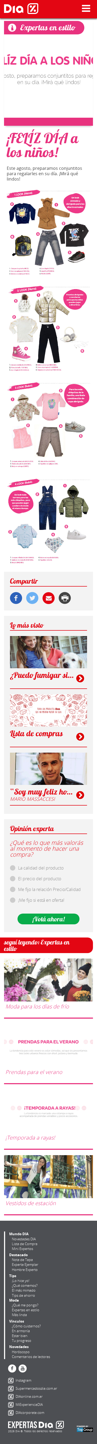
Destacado (18, 1254)
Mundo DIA (19, 1233)
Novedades (19, 1346)
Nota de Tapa (22, 1259)
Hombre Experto (25, 1269)
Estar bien (19, 1335)
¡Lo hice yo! (20, 1280)
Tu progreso (21, 1340)
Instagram (12, 1380)
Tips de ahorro (23, 1295)
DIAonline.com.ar (12, 1396)
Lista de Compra (24, 1243)
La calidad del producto (41, 868)
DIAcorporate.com (12, 1413)
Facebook (12, 1368)
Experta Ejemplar (25, 1264)
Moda (14, 1300)
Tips (12, 1275)
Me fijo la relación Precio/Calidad (49, 889)
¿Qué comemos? (24, 1285)
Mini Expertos (22, 1248)
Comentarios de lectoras (31, 1356)
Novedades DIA (24, 1239)
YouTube (23, 1368)
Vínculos (16, 1321)
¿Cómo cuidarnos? (26, 1326)
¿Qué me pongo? (25, 1305)
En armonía (21, 1330)
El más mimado (24, 1290)
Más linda (19, 1314)
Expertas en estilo (25, 1309)
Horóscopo (21, 1351)
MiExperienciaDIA (12, 1404)
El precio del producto (39, 878)
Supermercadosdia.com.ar (12, 1388)
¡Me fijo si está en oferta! (41, 900)
